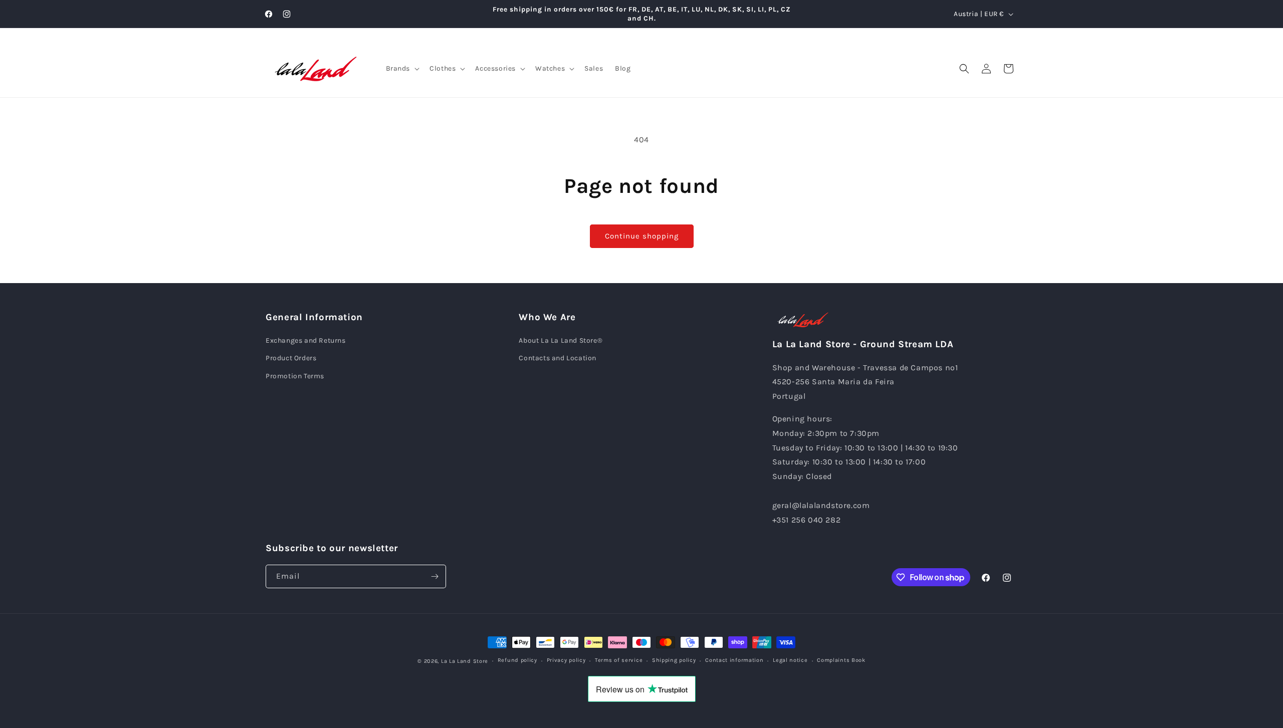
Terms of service (619, 660)
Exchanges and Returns (306, 340)
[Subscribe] (434, 576)
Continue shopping (642, 235)
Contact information (734, 660)
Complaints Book (841, 660)
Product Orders (291, 358)
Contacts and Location (557, 358)
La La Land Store (464, 661)
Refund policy (517, 660)
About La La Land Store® (560, 340)
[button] (402, 68)
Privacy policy (566, 660)
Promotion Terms (295, 376)
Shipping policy (674, 660)
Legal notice (790, 660)
